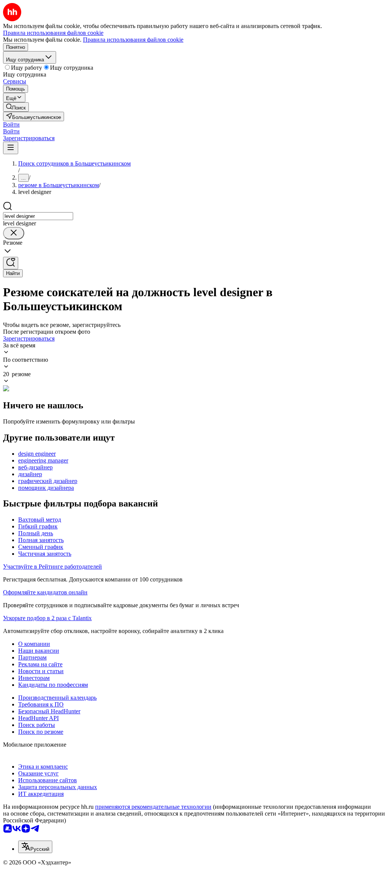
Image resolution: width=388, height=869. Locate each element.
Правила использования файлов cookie (133, 39)
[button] (11, 124)
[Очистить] (13, 233)
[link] (16, 107)
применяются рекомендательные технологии (153, 806)
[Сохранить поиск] (10, 263)
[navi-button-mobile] (10, 148)
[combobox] (38, 216)
